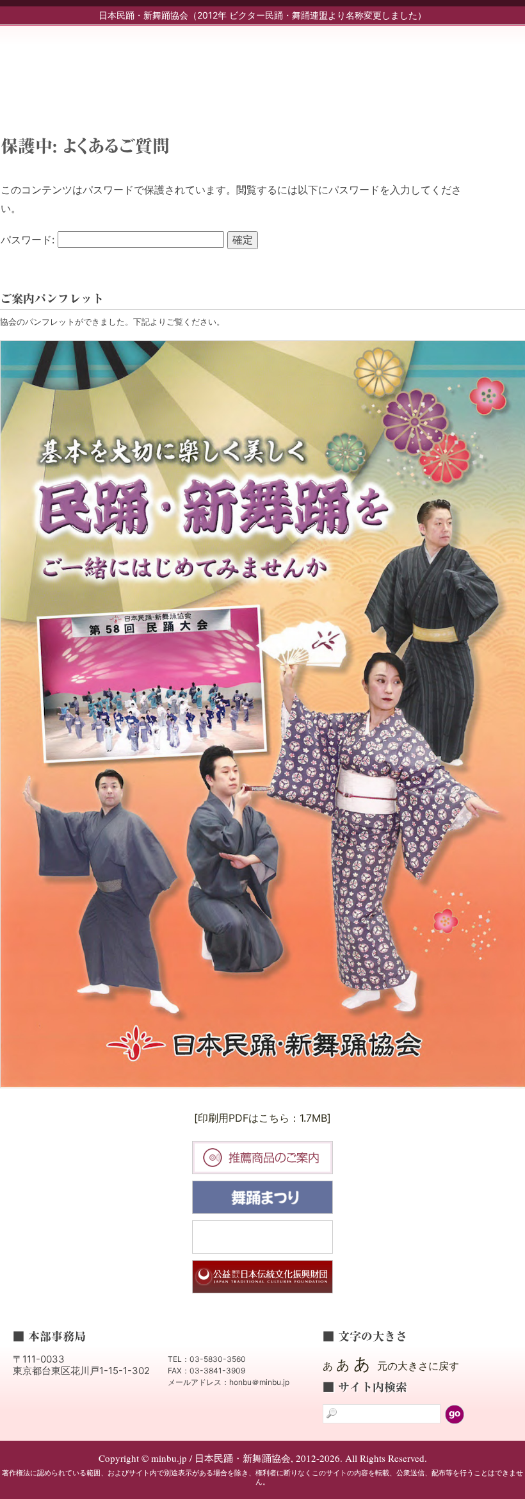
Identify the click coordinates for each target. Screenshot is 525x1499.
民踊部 (347, 68)
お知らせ (289, 68)
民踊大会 (262, 1237)
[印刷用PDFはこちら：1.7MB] (262, 1117)
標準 (277, 270)
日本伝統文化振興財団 (262, 1276)
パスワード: (29, 239)
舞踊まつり (262, 1197)
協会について (462, 68)
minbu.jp (128, 64)
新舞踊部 (404, 68)
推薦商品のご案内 (262, 1157)
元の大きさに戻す (418, 1365)
